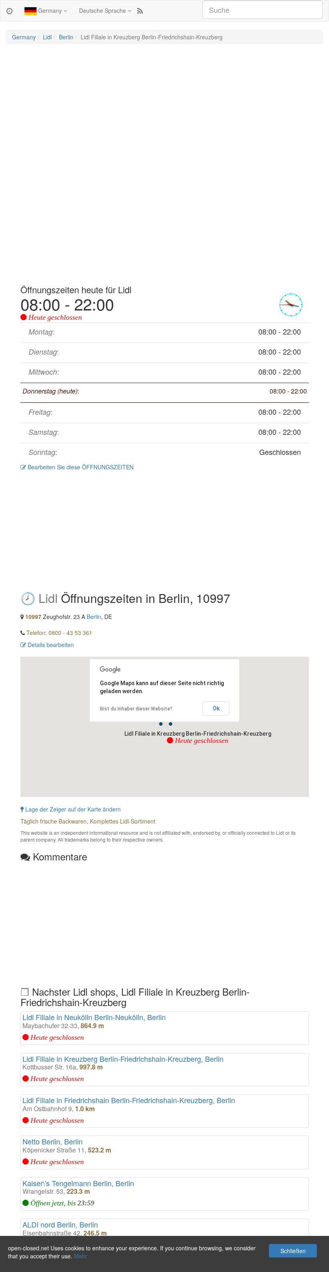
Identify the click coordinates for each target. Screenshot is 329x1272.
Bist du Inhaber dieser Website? (136, 709)
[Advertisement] (164, 108)
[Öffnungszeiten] (9, 10)
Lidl (47, 37)
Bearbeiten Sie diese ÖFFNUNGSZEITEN (80, 467)
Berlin (66, 37)
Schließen (293, 1251)
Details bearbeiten (50, 645)
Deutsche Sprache (103, 10)
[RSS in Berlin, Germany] (140, 10)
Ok (216, 708)
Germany (50, 10)
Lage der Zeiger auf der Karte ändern (72, 809)
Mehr (80, 1256)
